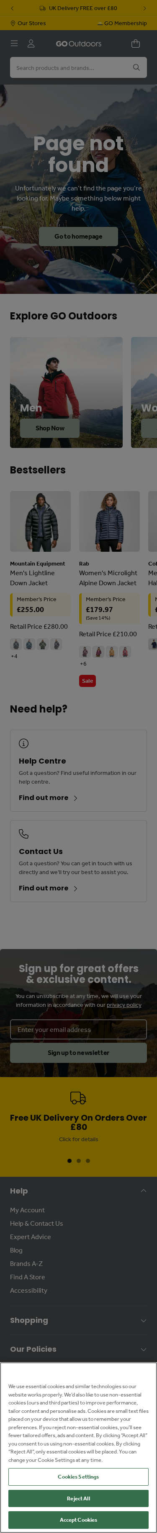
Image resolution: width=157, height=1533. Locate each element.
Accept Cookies (79, 1520)
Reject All (78, 1498)
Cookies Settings (78, 1477)
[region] (78, 1447)
